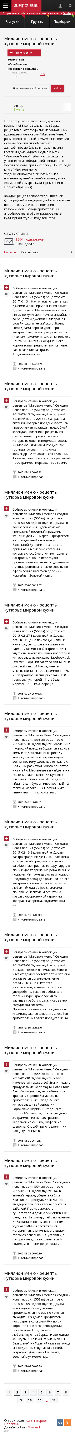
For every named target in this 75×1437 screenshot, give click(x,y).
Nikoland (34, 1427)
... (47, 1400)
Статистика (16, 233)
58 (53, 1400)
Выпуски (12, 21)
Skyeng (19, 109)
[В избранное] (7, 295)
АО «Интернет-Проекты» (26, 1422)
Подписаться (24, 53)
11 (40, 1400)
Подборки (62, 21)
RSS (42, 74)
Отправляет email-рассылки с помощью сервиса (37, 13)
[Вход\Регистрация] (60, 6)
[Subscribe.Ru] (26, 6)
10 (30, 1400)
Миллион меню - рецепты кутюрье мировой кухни (31, 41)
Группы (37, 21)
